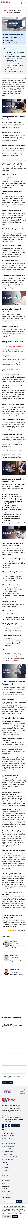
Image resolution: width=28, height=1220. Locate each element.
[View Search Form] (21, 3)
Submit (19, 1201)
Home (5, 10)
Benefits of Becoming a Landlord (16, 56)
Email (5, 1063)
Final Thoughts (11, 69)
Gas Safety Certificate (11, 588)
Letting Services (8, 1154)
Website (5, 1071)
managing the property (8, 707)
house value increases (15, 346)
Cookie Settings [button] (6, 1216)
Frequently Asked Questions (15, 71)
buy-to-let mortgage (18, 562)
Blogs (10, 10)
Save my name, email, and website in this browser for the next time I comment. (14, 1077)
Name (5, 1055)
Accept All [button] (15, 1216)
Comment (6, 1031)
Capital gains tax (14, 660)
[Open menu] (25, 3)
